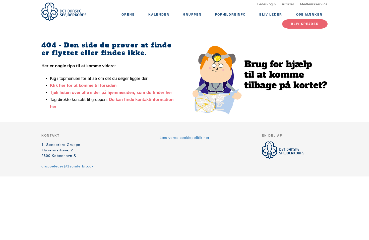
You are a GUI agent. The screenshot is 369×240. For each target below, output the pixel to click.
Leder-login (266, 4)
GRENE (128, 14)
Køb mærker (309, 14)
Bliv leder (270, 14)
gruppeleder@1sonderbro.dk (67, 166)
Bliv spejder (305, 24)
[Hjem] (64, 12)
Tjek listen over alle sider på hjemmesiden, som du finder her (111, 92)
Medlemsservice (314, 4)
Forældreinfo (230, 14)
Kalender (158, 14)
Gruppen (192, 14)
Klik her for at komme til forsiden (83, 85)
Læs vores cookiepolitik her (185, 138)
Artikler (288, 4)
